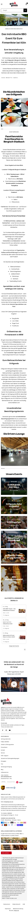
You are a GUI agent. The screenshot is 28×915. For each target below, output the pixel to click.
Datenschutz (6, 904)
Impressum (8, 908)
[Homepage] (6, 698)
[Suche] (25, 10)
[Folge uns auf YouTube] (9, 730)
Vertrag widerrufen (6, 739)
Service (3, 753)
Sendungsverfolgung (6, 766)
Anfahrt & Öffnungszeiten (7, 744)
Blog (2, 769)
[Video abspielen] (14, 684)
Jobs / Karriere (4, 775)
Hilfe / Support (4, 755)
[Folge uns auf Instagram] (6, 730)
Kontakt (3, 750)
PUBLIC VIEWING (5, 741)
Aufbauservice (4, 772)
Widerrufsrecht (16, 904)
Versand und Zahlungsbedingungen (10, 758)
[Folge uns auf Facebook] (2, 730)
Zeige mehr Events (14, 646)
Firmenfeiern (4, 747)
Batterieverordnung (18, 908)
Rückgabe (3, 761)
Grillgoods (16, 910)
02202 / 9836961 (7, 813)
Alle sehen (5, 853)
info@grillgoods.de (8, 801)
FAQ (2, 764)
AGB (24, 904)
